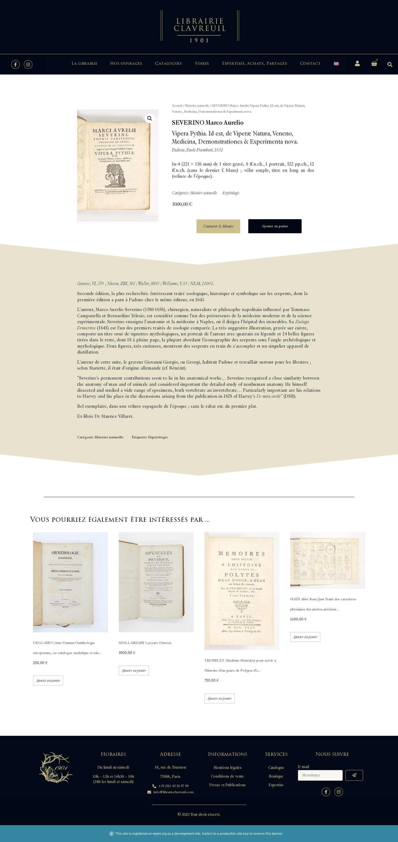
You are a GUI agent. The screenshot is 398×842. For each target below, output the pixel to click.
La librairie (84, 63)
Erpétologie (231, 193)
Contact (310, 63)
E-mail (303, 767)
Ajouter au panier (275, 226)
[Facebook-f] (15, 64)
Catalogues (168, 63)
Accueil (177, 106)
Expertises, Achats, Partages (254, 63)
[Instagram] (28, 64)
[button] (390, 64)
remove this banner (267, 833)
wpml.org (160, 833)
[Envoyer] (354, 775)
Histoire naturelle (197, 106)
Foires (202, 63)
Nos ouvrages (126, 63)
